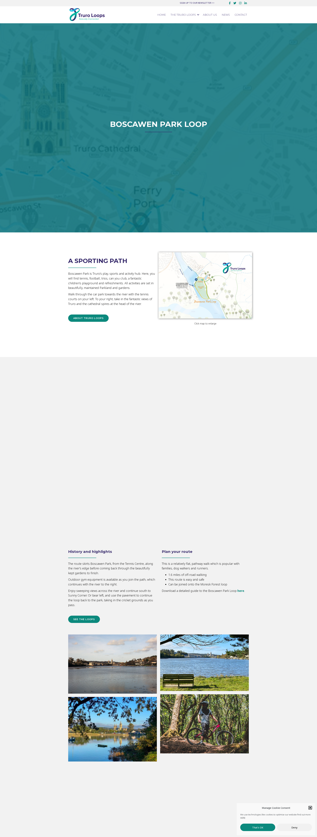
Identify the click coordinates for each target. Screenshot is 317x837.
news (226, 14)
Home (161, 14)
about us (210, 14)
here (240, 591)
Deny (294, 827)
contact (241, 14)
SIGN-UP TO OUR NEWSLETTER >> (197, 2)
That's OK (257, 827)
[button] (310, 807)
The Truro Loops (183, 14)
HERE (242, 817)
